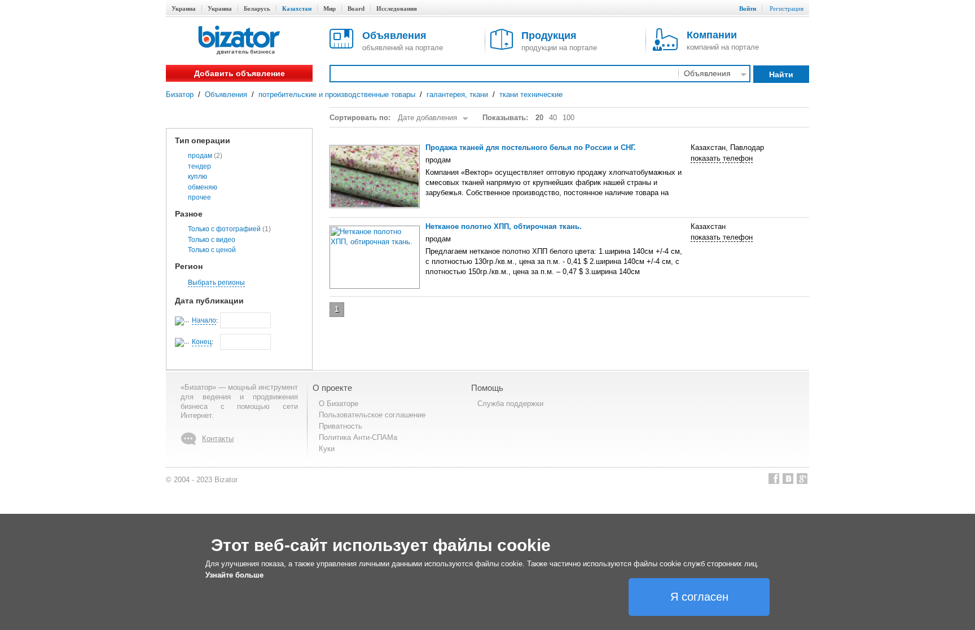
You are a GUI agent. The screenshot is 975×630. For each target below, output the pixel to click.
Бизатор (180, 94)
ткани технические (531, 94)
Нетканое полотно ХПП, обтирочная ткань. (503, 226)
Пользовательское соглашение (372, 415)
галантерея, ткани (457, 94)
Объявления (226, 94)
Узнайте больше (234, 575)
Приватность (340, 426)
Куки (327, 448)
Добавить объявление (239, 73)
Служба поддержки (510, 403)
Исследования (396, 8)
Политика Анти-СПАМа (358, 437)
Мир (329, 8)
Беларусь (257, 8)
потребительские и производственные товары (336, 94)
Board (356, 8)
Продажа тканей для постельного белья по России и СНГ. (530, 147)
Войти (747, 8)
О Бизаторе (338, 403)
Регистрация (786, 8)
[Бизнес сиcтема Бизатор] (239, 40)
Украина (184, 8)
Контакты (218, 438)
